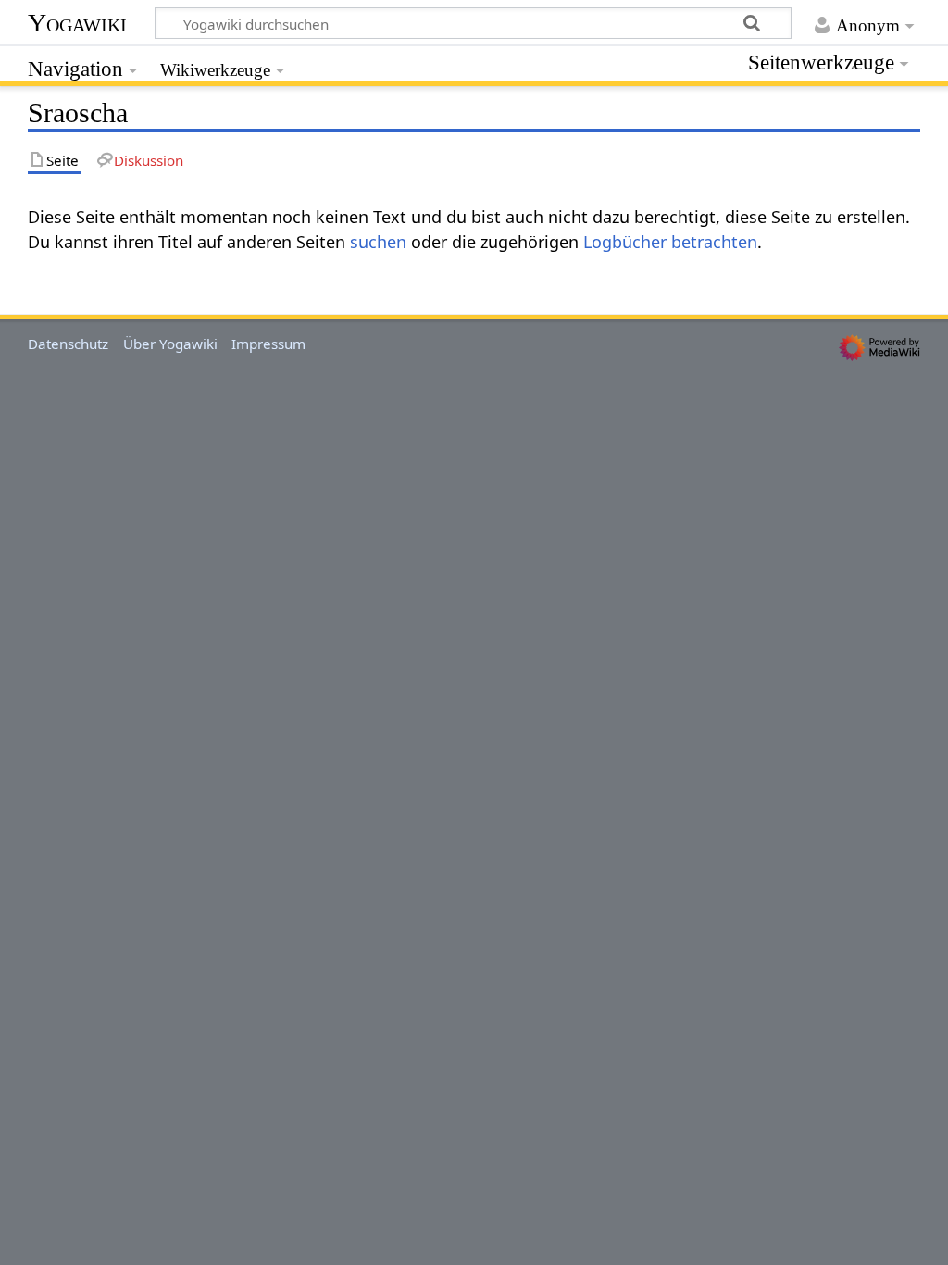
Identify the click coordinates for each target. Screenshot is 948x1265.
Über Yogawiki (170, 343)
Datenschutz (68, 343)
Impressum (268, 343)
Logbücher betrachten (670, 242)
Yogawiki (77, 22)
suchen (378, 242)
